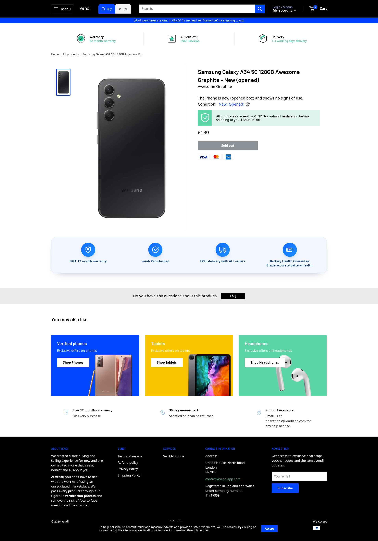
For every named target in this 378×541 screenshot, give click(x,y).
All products (71, 54)
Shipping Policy (129, 475)
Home (55, 54)
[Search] (260, 9)
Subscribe (285, 488)
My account (283, 10)
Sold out (227, 145)
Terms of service (130, 456)
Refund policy (128, 462)
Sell (125, 9)
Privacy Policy (128, 469)
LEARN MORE (251, 120)
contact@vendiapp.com (222, 479)
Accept (269, 528)
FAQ (233, 296)
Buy (109, 9)
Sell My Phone (173, 456)
